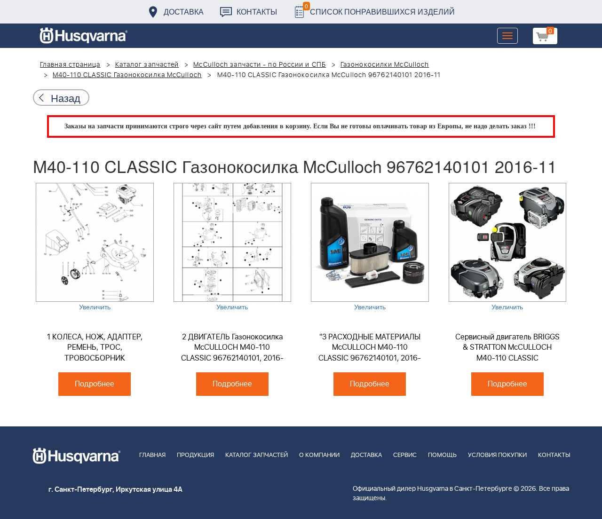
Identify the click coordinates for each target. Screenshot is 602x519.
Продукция (195, 455)
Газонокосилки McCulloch (385, 65)
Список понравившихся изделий (380, 9)
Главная (152, 455)
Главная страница (70, 65)
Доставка (184, 11)
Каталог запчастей (147, 65)
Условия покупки (497, 455)
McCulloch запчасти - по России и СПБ (259, 65)
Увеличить (95, 306)
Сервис (405, 455)
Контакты (257, 11)
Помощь (442, 455)
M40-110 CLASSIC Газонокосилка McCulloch (127, 75)
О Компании (319, 455)
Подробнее (94, 384)
